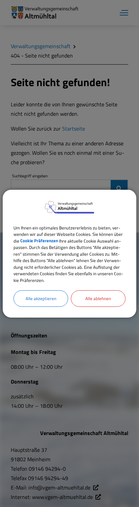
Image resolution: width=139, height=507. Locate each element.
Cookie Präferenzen (39, 240)
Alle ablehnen (98, 298)
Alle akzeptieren (41, 298)
